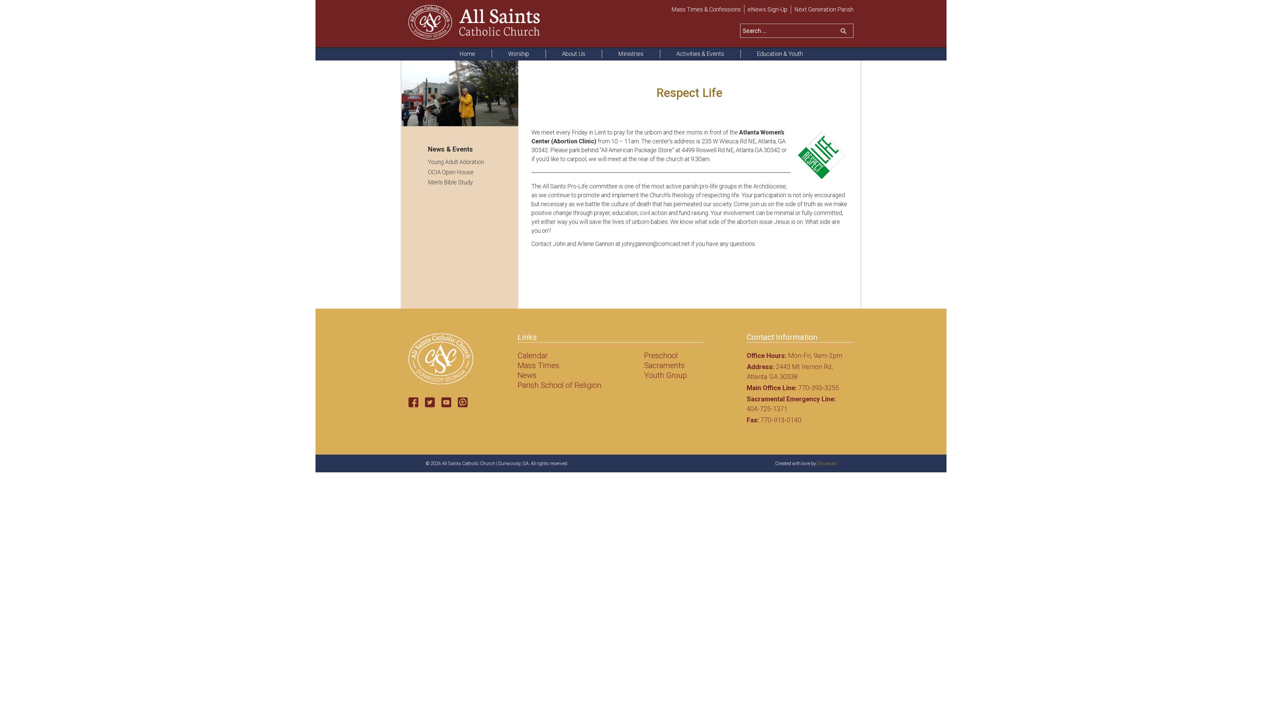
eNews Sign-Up (767, 9)
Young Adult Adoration (456, 161)
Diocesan (827, 463)
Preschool (661, 355)
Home (467, 53)
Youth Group (665, 375)
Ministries (630, 53)
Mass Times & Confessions (706, 9)
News (527, 375)
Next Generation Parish (823, 9)
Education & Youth (780, 53)
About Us (573, 53)
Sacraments (664, 365)
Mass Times (538, 365)
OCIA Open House (451, 172)
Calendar (533, 355)
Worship (518, 53)
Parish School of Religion (559, 385)
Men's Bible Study (450, 182)
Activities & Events (700, 53)
